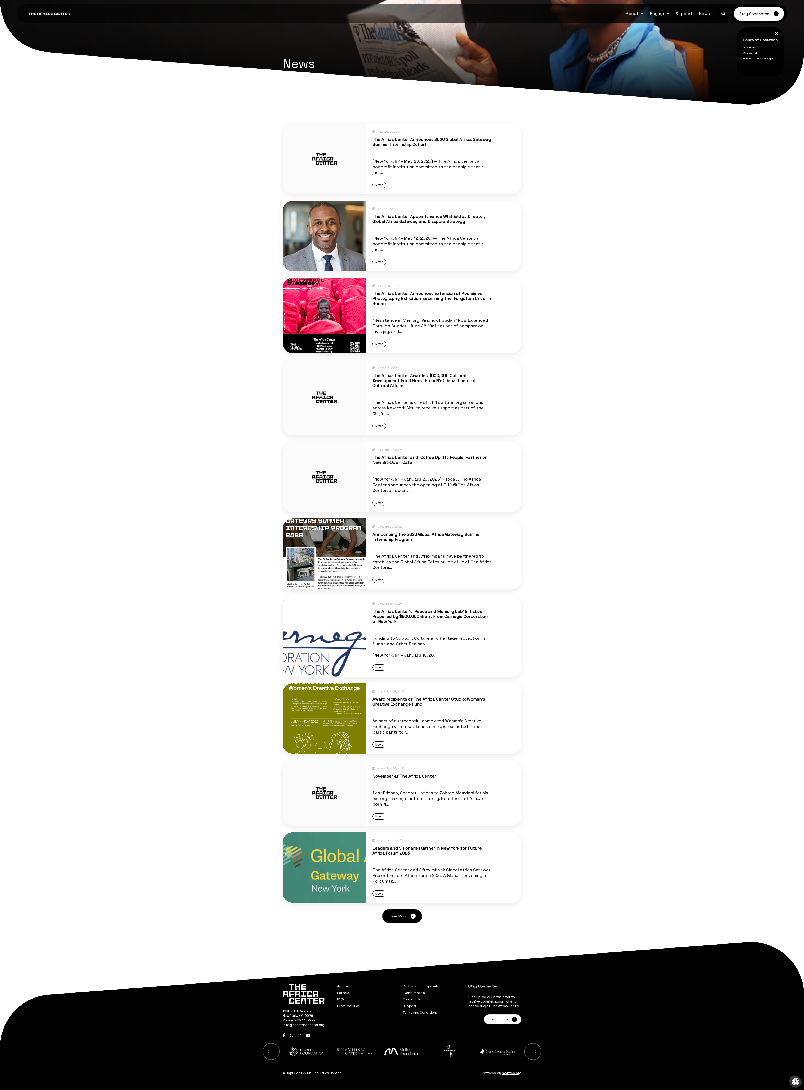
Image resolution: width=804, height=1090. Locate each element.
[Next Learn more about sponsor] (532, 1051)
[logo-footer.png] (304, 994)
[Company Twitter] (291, 1035)
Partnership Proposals (420, 986)
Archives (344, 986)
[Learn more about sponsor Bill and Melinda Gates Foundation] (354, 1051)
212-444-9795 (306, 1020)
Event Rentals (414, 993)
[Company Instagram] (299, 1035)
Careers (343, 993)
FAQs (341, 999)
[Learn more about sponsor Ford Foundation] (306, 1051)
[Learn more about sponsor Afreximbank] (449, 1051)
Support (409, 1006)
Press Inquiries (348, 1006)
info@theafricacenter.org (303, 1025)
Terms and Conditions (420, 1012)
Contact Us (412, 999)
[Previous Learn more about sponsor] (271, 1051)
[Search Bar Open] (723, 13)
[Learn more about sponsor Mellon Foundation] (402, 1051)
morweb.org (511, 1073)
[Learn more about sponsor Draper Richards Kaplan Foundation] (497, 1051)
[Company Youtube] (308, 1035)
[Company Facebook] (284, 1035)
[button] (635, 14)
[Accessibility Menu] (795, 1081)
